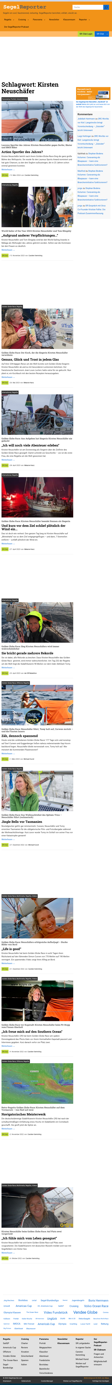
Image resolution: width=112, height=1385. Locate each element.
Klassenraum (64, 1343)
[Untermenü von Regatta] (13, 19)
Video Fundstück (56, 1312)
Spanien (24, 1360)
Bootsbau (23, 1300)
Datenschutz (26, 1381)
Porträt (13, 99)
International (6, 185)
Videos (34, 896)
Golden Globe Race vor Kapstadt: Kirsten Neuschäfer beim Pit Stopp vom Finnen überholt (36, 1026)
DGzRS (62, 1319)
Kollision (7, 1319)
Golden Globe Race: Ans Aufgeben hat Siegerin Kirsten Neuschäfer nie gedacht (37, 439)
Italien (24, 1364)
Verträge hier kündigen (100, 1381)
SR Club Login (85, 34)
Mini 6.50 (72, 1319)
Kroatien (25, 1352)
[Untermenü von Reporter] (89, 19)
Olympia (62, 1324)
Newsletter (62, 1339)
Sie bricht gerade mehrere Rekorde (27, 653)
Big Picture (7, 1328)
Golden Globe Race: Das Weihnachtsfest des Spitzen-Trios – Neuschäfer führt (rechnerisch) (32, 816)
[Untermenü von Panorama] (44, 19)
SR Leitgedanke (83, 1343)
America (7, 1347)
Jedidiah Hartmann (86, 119)
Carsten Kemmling (31, 175)
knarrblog (73, 1324)
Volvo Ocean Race (96, 1306)
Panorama (6, 99)
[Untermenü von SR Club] (107, 34)
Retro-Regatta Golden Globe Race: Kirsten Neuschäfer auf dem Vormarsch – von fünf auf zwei (33, 1108)
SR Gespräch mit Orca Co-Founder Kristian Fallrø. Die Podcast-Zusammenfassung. (91, 209)
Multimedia (21, 896)
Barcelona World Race (100, 1319)
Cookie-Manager (47, 1381)
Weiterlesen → (8, 169)
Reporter (79, 1339)
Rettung (104, 1324)
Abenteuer (18, 1328)
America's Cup (46, 1324)
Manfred (81, 171)
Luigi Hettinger (84, 136)
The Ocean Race (32, 1312)
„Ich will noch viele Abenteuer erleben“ (30, 445)
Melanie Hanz (29, 383)
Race (15, 1360)
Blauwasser (31, 1329)
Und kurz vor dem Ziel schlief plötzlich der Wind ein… (33, 527)
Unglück (52, 1318)
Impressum (7, 1381)
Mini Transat (29, 1324)
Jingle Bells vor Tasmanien (22, 822)
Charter (24, 1343)
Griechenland (27, 1356)
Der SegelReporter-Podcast (101, 1342)
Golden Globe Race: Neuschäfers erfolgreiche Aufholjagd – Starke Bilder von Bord (35, 943)
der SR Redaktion (30, 673)
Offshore (20, 683)
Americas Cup (24, 1306)
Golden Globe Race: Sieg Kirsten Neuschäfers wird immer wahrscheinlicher (30, 647)
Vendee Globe (85, 1312)
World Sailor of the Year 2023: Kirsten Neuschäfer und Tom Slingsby (36, 231)
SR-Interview (40, 1319)
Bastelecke (44, 1369)
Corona (105, 1312)
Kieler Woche (27, 1319)
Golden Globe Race (9, 307)
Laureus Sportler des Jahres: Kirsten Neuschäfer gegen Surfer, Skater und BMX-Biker (37, 146)
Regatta (15, 185)
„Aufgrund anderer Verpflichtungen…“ (30, 235)
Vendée (6, 1356)
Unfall (34, 1300)
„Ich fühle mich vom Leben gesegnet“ (29, 1238)
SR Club (5, 175)
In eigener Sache (83, 1347)
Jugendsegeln (78, 1300)
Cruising (74, 1306)
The (5, 1360)
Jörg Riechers (9, 1300)
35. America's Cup (45, 1306)
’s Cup (13, 1347)
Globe (13, 1356)
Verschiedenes (22, 99)
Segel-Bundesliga (50, 1300)
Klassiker (43, 1352)
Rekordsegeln (84, 1319)
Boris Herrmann (98, 1300)
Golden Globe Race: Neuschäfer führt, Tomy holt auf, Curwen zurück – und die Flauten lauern (37, 730)
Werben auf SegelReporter (72, 1381)
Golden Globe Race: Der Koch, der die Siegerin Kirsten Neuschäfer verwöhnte (35, 354)
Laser (96, 1324)
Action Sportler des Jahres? (22, 152)
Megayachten (45, 1347)
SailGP (61, 1306)
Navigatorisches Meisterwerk (24, 1114)
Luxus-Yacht (85, 1324)
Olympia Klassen (12, 1312)
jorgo (80, 188)
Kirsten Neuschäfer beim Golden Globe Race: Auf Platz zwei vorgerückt (32, 1232)
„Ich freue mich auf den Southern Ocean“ (32, 1031)
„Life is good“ (11, 949)
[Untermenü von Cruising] (28, 19)
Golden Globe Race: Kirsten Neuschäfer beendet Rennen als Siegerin (36, 521)
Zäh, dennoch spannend (20, 736)
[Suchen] (106, 7)
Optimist (7, 1324)
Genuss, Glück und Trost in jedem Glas (30, 359)
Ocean (10, 1360)
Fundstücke (44, 1360)
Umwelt (7, 1306)
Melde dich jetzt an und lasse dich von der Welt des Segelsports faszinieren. (93, 104)
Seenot (65, 1300)
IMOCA (16, 1323)
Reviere (24, 1347)
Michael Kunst (29, 759)
